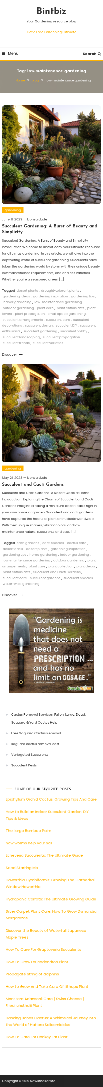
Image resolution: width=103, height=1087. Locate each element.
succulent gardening (40, 331)
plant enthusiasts (70, 308)
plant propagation (30, 313)
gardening (12, 210)
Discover (10, 354)
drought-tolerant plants (60, 290)
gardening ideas (16, 296)
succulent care (58, 319)
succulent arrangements (23, 319)
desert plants (27, 290)
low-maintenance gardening (58, 302)
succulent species (78, 578)
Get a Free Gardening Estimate (51, 32)
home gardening (43, 554)
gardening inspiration (50, 296)
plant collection (61, 566)
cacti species (53, 543)
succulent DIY (66, 325)
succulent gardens (45, 578)
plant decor (86, 566)
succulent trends (16, 342)
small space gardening (67, 313)
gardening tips (83, 296)
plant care (45, 308)
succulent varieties (48, 342)
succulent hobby (73, 331)
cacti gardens (27, 543)
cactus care (76, 543)
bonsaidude (37, 219)
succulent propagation (61, 337)
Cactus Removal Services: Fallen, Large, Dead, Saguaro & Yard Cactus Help (48, 718)
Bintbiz (51, 11)
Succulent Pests (24, 765)
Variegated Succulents (29, 754)
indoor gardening (17, 302)
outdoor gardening (18, 308)
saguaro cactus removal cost (35, 744)
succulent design (39, 325)
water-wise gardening (21, 583)
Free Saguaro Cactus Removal (36, 733)
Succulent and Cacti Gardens (33, 484)
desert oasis (13, 548)
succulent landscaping (21, 337)
